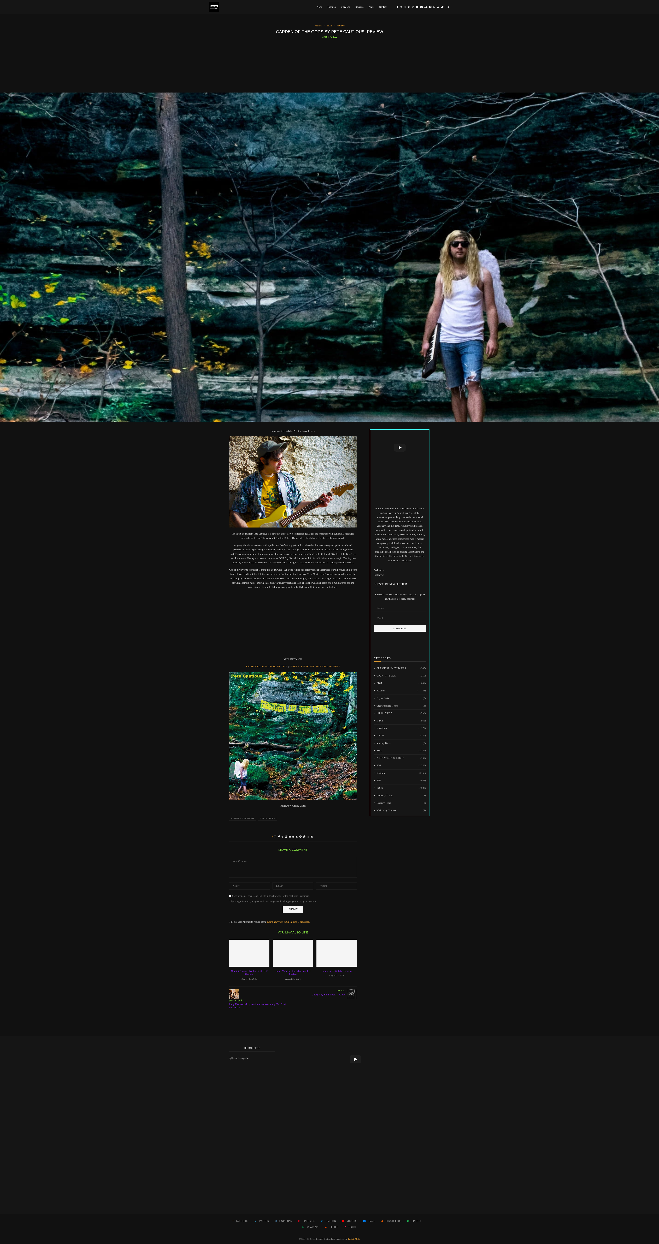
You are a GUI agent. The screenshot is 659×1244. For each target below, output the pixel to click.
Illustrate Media (354, 1239)
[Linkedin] (413, 7)
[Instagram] (405, 7)
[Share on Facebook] (279, 836)
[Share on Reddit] (293, 836)
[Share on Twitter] (282, 837)
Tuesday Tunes (401, 803)
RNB (401, 780)
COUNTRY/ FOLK (401, 675)
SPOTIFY (294, 666)
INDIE (401, 720)
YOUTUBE (334, 666)
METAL (401, 735)
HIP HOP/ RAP (401, 713)
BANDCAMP (308, 666)
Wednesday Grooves (401, 810)
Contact (382, 7)
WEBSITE (321, 666)
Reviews (359, 7)
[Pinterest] (409, 7)
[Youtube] (417, 7)
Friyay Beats (401, 698)
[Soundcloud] (425, 7)
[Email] (421, 7)
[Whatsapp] (434, 7)
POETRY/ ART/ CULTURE (401, 758)
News (319, 7)
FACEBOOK (252, 666)
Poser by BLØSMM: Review (337, 971)
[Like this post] (275, 836)
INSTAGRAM (268, 666)
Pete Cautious (267, 818)
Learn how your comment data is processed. (288, 922)
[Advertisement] (329, 64)
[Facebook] (397, 7)
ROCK (401, 788)
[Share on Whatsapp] (297, 836)
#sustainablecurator (242, 818)
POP (401, 765)
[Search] (448, 7)
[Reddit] (438, 7)
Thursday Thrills (401, 795)
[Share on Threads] (308, 837)
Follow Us (379, 575)
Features (331, 7)
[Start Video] (400, 447)
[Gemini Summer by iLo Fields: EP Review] (249, 953)
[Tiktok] (442, 7)
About (371, 7)
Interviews (345, 7)
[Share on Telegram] (300, 836)
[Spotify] (430, 7)
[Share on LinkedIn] (290, 836)
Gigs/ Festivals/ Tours (401, 705)
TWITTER (282, 666)
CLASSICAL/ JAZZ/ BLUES (401, 668)
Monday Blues (401, 743)
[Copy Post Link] (304, 836)
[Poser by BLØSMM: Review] (336, 953)
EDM (401, 683)
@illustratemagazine (239, 1058)
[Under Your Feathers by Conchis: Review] (293, 953)
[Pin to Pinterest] (286, 836)
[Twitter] (401, 7)
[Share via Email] (312, 836)
